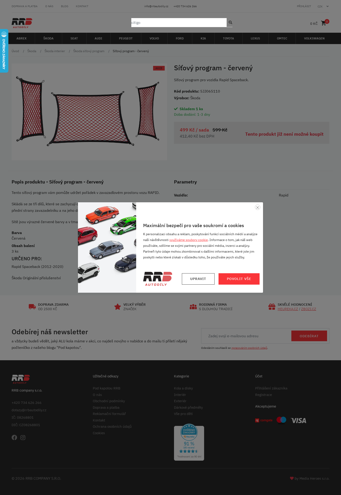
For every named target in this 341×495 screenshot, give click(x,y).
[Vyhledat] (229, 22)
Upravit (198, 278)
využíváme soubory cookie (188, 240)
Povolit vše (239, 278)
